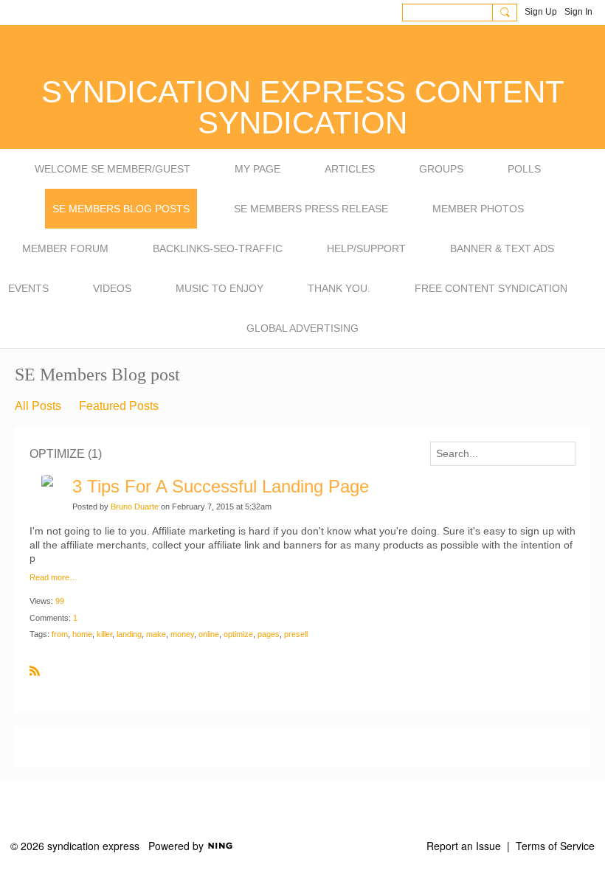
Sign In (578, 12)
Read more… (53, 578)
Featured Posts (119, 406)
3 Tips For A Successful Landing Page (220, 486)
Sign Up (541, 12)
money (182, 634)
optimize (238, 634)
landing (129, 634)
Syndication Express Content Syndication (302, 107)
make (156, 634)
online (208, 634)
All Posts (38, 406)
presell (296, 634)
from (60, 634)
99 (59, 600)
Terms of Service (555, 845)
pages (268, 634)
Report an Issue (463, 845)
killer (104, 634)
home (82, 634)
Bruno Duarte (135, 506)
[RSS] (35, 670)
